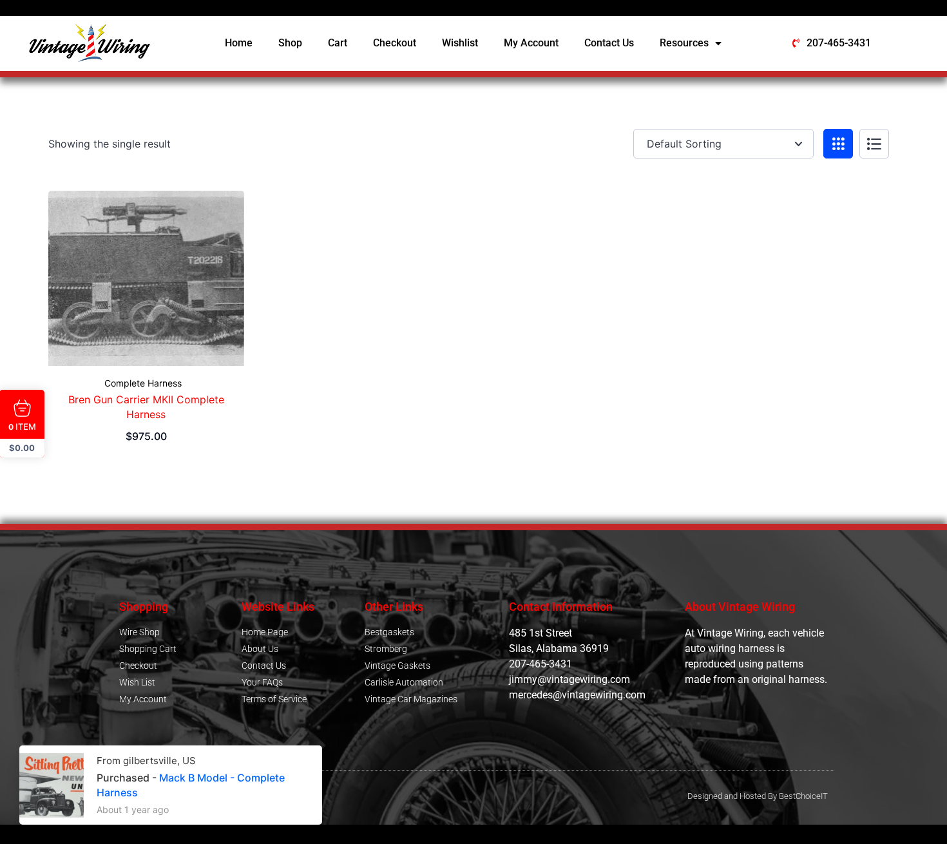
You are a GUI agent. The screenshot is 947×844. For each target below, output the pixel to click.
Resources (684, 43)
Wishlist (460, 43)
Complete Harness (143, 383)
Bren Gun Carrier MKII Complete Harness (146, 406)
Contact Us (609, 43)
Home (239, 43)
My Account (531, 43)
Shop (290, 43)
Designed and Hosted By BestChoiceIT (757, 796)
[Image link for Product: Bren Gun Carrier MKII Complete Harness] (146, 278)
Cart (337, 43)
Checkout (394, 43)
